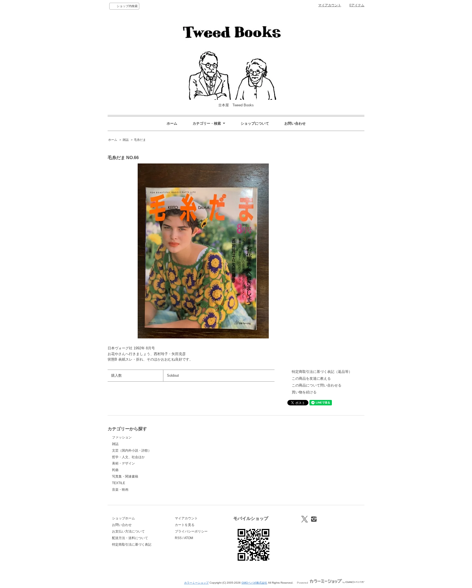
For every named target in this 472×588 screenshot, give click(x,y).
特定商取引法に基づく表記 (131, 544)
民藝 (115, 470)
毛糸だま (140, 139)
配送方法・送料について (130, 538)
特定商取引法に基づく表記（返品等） (322, 372)
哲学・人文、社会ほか (128, 457)
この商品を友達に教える (311, 378)
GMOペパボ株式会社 (254, 582)
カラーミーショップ (196, 582)
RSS (178, 538)
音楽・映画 (120, 490)
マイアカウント (329, 5)
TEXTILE (118, 483)
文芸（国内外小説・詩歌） (131, 450)
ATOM (188, 538)
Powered (303, 582)
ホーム (172, 123)
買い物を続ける (304, 392)
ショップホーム (123, 518)
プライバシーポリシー (191, 531)
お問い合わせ (295, 123)
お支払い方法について (128, 531)
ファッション (122, 437)
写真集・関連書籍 (125, 476)
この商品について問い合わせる (316, 385)
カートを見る (184, 525)
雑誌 (126, 139)
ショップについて (255, 123)
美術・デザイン (123, 463)
